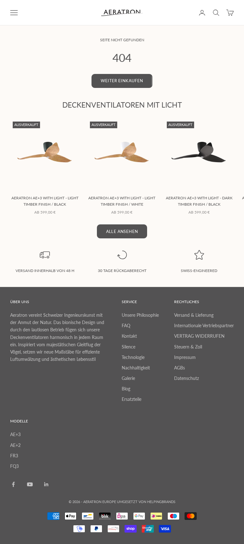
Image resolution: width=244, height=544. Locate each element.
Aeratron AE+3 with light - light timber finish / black (44, 201)
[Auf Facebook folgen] (13, 484)
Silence (128, 346)
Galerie (128, 378)
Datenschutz (186, 378)
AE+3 (15, 434)
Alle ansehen (122, 231)
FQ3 (14, 466)
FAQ (126, 325)
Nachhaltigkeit (136, 367)
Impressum (185, 357)
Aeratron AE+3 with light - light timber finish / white (121, 201)
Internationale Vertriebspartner (204, 325)
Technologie (133, 357)
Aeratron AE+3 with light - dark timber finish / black (199, 201)
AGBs (179, 367)
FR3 (14, 455)
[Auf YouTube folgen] (30, 484)
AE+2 (15, 445)
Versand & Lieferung (194, 315)
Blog (126, 388)
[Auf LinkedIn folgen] (46, 484)
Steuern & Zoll (188, 346)
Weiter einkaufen (122, 80)
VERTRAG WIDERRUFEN (199, 336)
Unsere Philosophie (140, 315)
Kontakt (129, 336)
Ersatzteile (131, 399)
